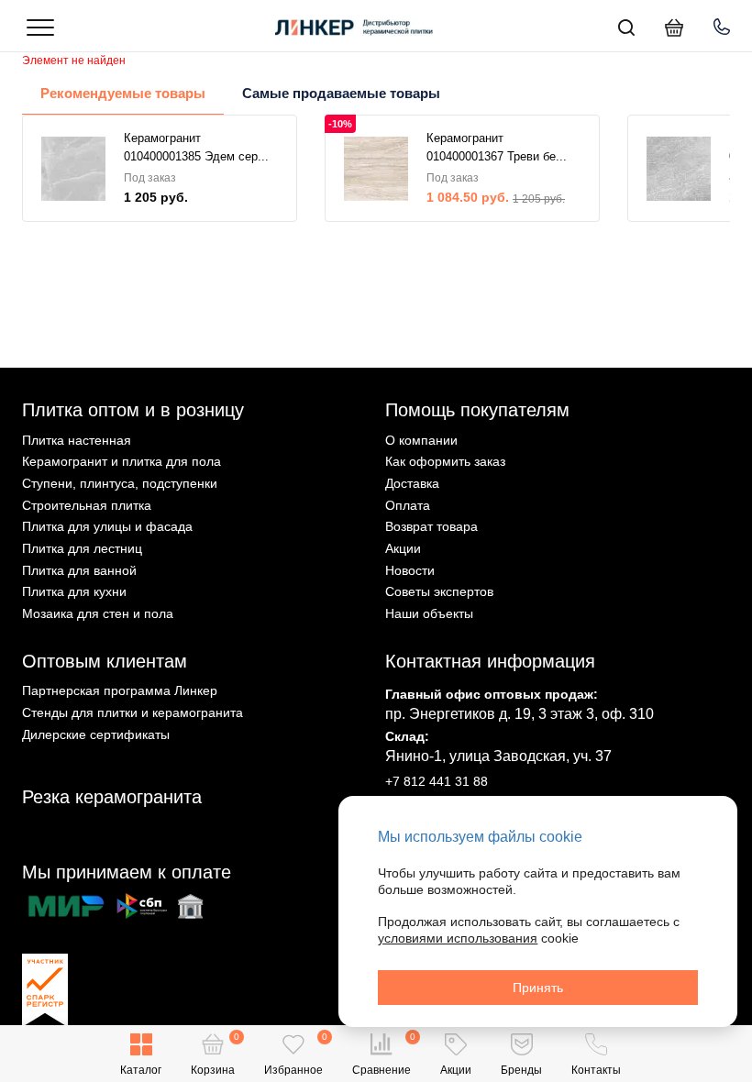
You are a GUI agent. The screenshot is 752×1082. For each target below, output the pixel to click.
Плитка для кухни (74, 591)
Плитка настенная (76, 440)
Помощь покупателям (477, 410)
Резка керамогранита (112, 797)
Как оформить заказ (445, 461)
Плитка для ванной (79, 570)
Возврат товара (431, 526)
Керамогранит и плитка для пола (121, 461)
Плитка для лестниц (82, 548)
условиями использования (457, 938)
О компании (421, 440)
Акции (403, 548)
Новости (410, 570)
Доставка (412, 483)
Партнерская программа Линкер (119, 690)
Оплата (407, 505)
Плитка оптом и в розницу (133, 410)
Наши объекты (429, 613)
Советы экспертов (439, 591)
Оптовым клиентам (104, 661)
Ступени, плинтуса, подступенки (119, 483)
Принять (538, 987)
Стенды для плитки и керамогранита (132, 712)
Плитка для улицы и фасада (107, 526)
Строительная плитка (86, 505)
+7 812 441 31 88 (436, 781)
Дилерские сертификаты (96, 734)
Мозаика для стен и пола (97, 613)
